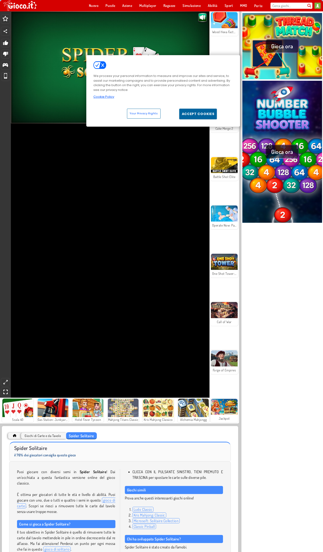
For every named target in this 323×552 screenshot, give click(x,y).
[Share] (5, 31)
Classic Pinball (144, 526)
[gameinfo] (5, 65)
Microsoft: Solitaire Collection (156, 520)
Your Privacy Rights (144, 113)
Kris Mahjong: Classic (149, 515)
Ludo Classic (143, 509)
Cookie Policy (103, 96)
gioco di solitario (57, 549)
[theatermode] (5, 382)
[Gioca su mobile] (5, 76)
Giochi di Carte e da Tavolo (43, 436)
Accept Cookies (198, 113)
